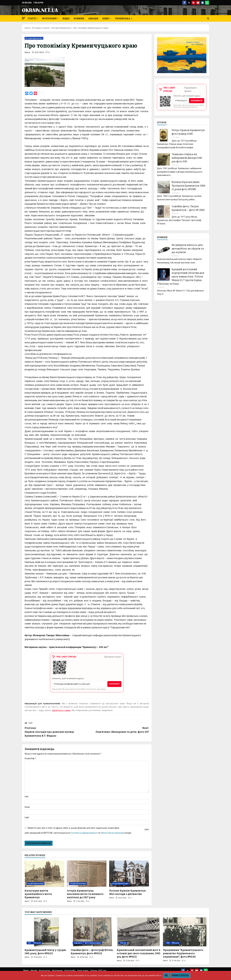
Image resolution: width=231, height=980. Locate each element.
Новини (79, 18)
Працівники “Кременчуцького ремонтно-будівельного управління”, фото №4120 (183, 953)
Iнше (105, 18)
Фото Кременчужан (93, 943)
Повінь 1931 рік (98, 970)
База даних (82, 970)
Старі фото (78, 943)
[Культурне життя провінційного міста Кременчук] (44, 873)
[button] (23, 18)
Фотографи (70, 970)
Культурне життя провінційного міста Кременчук (38, 894)
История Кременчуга (34, 38)
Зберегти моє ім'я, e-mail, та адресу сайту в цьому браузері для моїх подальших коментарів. (73, 828)
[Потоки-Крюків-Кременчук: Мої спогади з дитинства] (129, 873)
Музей (34, 970)
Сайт (27, 817)
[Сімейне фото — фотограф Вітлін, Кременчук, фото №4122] (92, 931)
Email (27, 807)
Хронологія (44, 970)
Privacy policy (180, 975)
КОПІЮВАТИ (114, 684)
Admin (27, 52)
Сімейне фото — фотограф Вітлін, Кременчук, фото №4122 (92, 951)
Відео (66, 18)
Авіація (93, 18)
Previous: (49, 731)
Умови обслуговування (112, 833)
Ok (166, 975)
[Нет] (227, 975)
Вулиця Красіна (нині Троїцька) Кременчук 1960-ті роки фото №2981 (189, 185)
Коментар (30, 758)
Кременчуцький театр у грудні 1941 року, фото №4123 (45, 951)
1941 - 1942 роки (34, 943)
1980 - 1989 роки (172, 943)
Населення (57, 970)
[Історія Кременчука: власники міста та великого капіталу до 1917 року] (87, 873)
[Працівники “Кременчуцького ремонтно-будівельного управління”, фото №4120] (184, 931)
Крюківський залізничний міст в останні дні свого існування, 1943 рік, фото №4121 (138, 953)
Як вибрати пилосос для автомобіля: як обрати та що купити (188, 248)
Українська (122, 18)
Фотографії (49, 18)
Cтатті (32, 18)
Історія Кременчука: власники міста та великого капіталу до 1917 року (85, 894)
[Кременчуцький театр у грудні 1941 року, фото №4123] (46, 931)
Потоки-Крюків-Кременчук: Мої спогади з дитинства (127, 892)
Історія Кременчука (35, 884)
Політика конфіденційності (84, 833)
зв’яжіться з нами (61, 710)
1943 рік (123, 943)
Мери (26, 970)
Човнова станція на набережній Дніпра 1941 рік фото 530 (187, 158)
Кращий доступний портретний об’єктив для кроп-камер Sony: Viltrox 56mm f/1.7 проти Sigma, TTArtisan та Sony (180, 276)
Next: (122, 729)
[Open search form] (208, 18)
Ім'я (26, 796)
